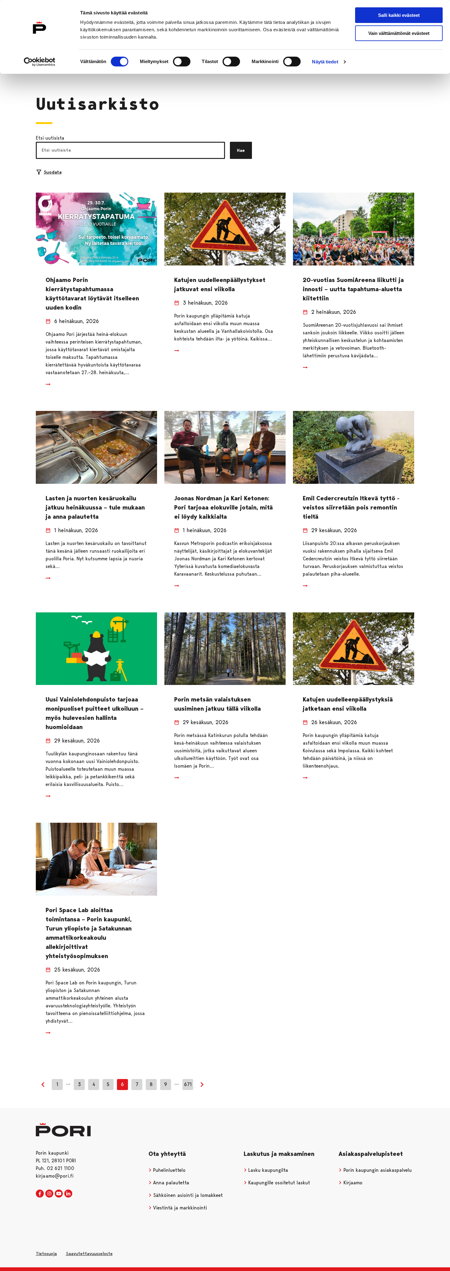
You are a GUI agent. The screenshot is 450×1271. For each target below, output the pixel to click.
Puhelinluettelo (169, 1170)
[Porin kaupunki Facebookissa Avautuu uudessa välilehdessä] (40, 1194)
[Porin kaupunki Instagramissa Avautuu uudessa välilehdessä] (49, 1194)
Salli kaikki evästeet (399, 15)
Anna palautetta (170, 1183)
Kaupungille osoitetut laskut (278, 1183)
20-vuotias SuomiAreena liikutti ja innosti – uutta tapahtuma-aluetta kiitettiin (353, 289)
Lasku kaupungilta (267, 1170)
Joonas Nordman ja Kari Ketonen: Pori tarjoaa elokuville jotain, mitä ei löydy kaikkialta (223, 507)
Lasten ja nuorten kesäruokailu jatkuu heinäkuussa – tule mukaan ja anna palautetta (95, 507)
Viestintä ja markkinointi (179, 1208)
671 (188, 1084)
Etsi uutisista (50, 138)
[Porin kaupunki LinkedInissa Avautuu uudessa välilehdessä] (68, 1194)
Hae (241, 150)
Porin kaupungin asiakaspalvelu (377, 1170)
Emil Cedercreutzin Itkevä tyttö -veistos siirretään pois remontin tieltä (351, 507)
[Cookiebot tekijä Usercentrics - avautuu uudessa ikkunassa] (39, 61)
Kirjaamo (352, 1183)
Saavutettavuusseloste (89, 1253)
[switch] (181, 61)
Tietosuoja (46, 1253)
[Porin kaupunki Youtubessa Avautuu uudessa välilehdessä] (59, 1194)
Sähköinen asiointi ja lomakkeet (187, 1195)
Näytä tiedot (325, 61)
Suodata (53, 172)
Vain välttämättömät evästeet (398, 33)
